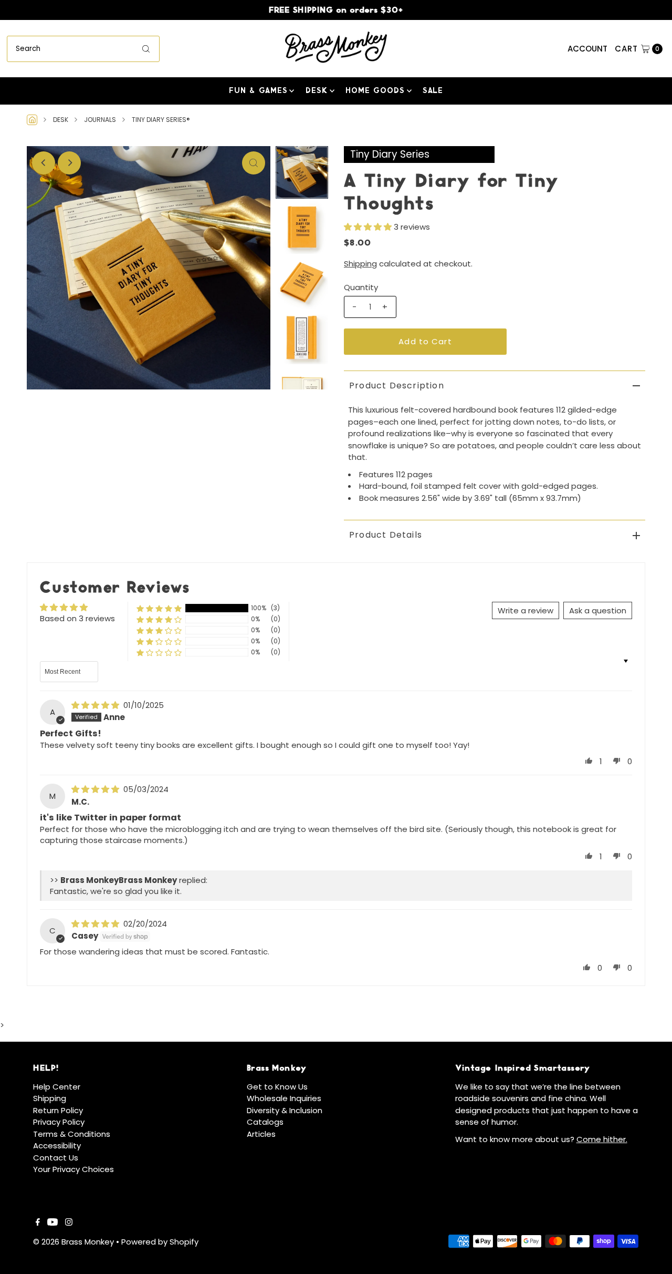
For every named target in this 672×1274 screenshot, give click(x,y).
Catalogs (265, 1121)
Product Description (396, 385)
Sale (433, 90)
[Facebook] (38, 1223)
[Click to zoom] (253, 162)
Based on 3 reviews (77, 618)
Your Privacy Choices (73, 1169)
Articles (261, 1133)
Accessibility (57, 1145)
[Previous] (43, 162)
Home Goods (375, 90)
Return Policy (58, 1110)
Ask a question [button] (597, 610)
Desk (316, 90)
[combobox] (83, 49)
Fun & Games (258, 90)
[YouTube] (52, 1223)
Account (587, 48)
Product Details (385, 535)
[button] (369, 226)
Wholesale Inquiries (284, 1098)
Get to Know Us (277, 1086)
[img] (96, 705)
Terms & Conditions (71, 1133)
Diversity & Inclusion (284, 1110)
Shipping (360, 263)
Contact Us (55, 1157)
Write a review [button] (525, 610)
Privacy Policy (59, 1121)
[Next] (69, 162)
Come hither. (601, 1139)
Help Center (56, 1086)
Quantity (361, 287)
